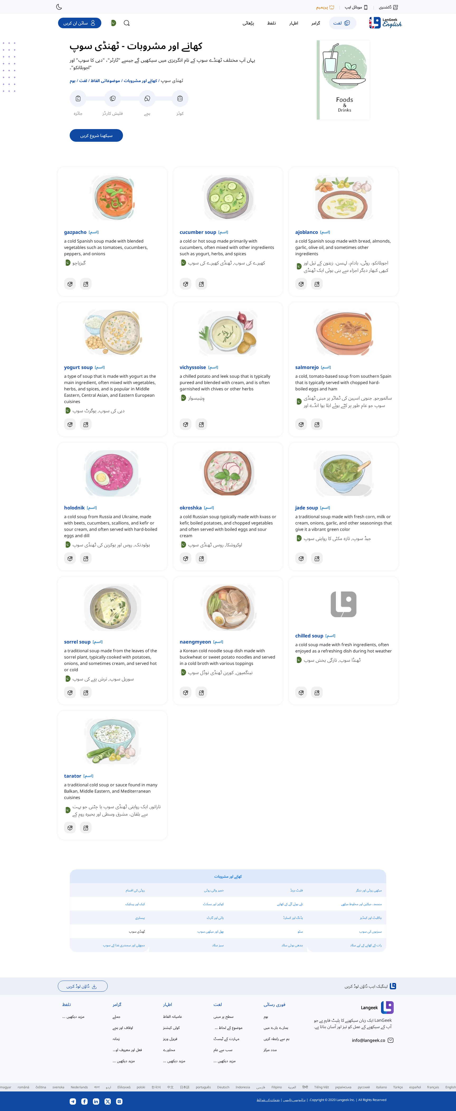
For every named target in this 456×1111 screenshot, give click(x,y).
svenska (58, 1087)
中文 (170, 1087)
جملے (116, 1016)
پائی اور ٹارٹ (215, 917)
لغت (83, 80)
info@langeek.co (368, 1040)
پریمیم (322, 7)
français (433, 1087)
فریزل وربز (170, 1038)
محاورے (169, 1049)
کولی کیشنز (171, 1027)
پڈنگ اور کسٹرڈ (293, 917)
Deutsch (223, 1087)
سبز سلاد (218, 945)
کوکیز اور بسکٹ (213, 904)
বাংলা (96, 1087)
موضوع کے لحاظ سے (228, 1027)
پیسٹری (140, 917)
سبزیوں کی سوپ (370, 931)
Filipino (277, 1087)
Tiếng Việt (321, 1087)
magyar (5, 1087)
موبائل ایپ (353, 7)
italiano (381, 1087)
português (203, 1087)
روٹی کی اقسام (135, 890)
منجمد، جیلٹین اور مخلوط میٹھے (361, 904)
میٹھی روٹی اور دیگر (369, 890)
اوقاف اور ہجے (123, 1027)
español (415, 1087)
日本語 (184, 1087)
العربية (292, 1087)
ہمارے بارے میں (276, 1027)
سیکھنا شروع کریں (96, 135)
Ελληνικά (123, 1087)
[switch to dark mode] (59, 7)
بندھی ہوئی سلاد (292, 945)
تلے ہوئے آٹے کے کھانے (290, 904)
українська (343, 1087)
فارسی (260, 1087)
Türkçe (398, 1087)
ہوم (72, 80)
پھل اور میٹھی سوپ (211, 931)
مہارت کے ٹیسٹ (226, 1038)
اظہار (167, 1004)
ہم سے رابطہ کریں (276, 1038)
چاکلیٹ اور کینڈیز (371, 917)
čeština (41, 1087)
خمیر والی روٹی (214, 890)
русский (364, 1087)
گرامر (117, 1004)
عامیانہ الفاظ (172, 1016)
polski (141, 1087)
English (450, 1087)
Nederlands (79, 1087)
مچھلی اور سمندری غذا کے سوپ (124, 945)
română (23, 1087)
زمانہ (116, 1038)
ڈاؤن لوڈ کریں (77, 986)
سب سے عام (222, 1049)
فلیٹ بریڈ (296, 890)
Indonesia (243, 1087)
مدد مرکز (270, 1049)
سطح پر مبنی (223, 1016)
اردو (108, 1087)
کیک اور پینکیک (135, 904)
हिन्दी (305, 1087)
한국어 (156, 1087)
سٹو (300, 931)
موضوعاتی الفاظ (105, 80)
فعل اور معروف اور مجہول (127, 1049)
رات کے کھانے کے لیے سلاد (366, 945)
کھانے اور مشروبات (140, 80)
